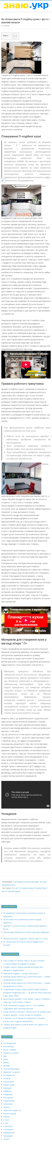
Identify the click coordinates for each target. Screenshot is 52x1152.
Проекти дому (9, 1113)
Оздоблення (9, 1100)
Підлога (6, 1107)
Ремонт (6, 1116)
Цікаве (6, 1139)
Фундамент (8, 1136)
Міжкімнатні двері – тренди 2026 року (20, 973)
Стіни (5, 1123)
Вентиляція (8, 1046)
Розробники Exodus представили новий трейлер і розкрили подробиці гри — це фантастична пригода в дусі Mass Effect (27, 992)
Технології (8, 1126)
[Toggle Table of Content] (13, 36)
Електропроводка (11, 1069)
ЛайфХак (7, 1091)
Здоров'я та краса (11, 1072)
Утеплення (8, 1129)
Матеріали (8, 1097)
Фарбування (8, 1132)
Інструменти (9, 1075)
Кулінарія (7, 1088)
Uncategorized (9, 1043)
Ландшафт (8, 1094)
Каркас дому (9, 1084)
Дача (5, 1059)
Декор (6, 1062)
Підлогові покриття (12, 1110)
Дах (5, 1056)
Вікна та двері (9, 1049)
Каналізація (8, 1081)
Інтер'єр (6, 26)
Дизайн (6, 1065)
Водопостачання (11, 1053)
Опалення (7, 1104)
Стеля (6, 1120)
